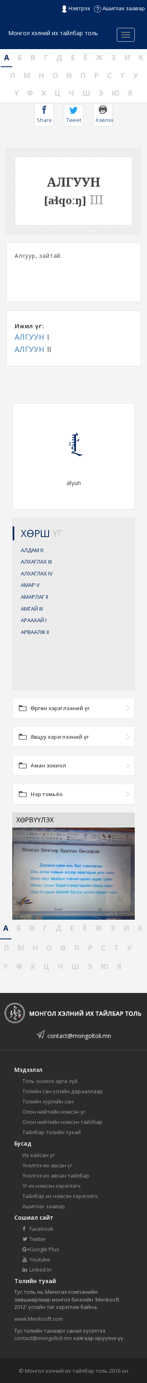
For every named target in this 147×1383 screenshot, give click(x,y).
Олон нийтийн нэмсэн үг (53, 1111)
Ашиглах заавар (123, 8)
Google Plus (43, 1249)
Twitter (37, 1239)
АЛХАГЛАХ (36, 561)
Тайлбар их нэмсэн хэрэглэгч (60, 1196)
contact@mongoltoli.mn (79, 1036)
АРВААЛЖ (35, 632)
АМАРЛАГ (34, 596)
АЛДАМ (32, 550)
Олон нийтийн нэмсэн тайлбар (62, 1122)
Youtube (39, 1259)
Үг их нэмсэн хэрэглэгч (51, 1185)
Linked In (39, 1269)
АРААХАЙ (34, 620)
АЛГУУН (30, 337)
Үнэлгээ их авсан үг (47, 1165)
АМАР (30, 585)
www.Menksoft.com (38, 1318)
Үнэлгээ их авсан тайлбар (55, 1175)
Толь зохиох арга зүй (50, 1081)
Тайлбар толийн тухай (51, 1132)
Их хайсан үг (38, 1155)
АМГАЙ (32, 608)
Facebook (40, 1228)
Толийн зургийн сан (48, 1101)
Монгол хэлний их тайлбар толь (53, 33)
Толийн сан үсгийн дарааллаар (62, 1091)
